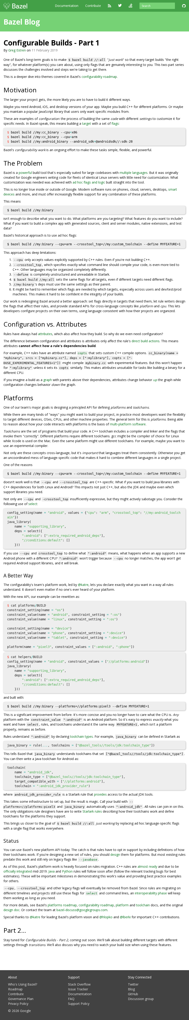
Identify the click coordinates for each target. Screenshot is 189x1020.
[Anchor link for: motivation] (40, 89)
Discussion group (141, 999)
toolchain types (81, 736)
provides (100, 794)
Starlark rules (92, 811)
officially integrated (17, 871)
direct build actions (145, 341)
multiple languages (134, 172)
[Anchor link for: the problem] (45, 163)
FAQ (71, 999)
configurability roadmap (99, 76)
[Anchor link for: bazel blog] (43, 21)
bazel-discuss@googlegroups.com (81, 910)
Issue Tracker (78, 989)
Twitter (133, 984)
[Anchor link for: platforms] (36, 397)
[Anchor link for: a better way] (35, 575)
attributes (45, 334)
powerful (25, 172)
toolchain (143, 905)
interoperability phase (151, 893)
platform (122, 905)
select (32, 504)
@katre (83, 584)
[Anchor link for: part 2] (29, 930)
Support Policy (78, 1003)
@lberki (125, 917)
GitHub (133, 994)
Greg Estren (17, 50)
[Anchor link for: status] (21, 840)
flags (115, 123)
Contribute (93, 5)
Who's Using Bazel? (22, 984)
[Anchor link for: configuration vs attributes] (90, 324)
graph (47, 380)
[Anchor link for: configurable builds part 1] (103, 42)
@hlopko (105, 917)
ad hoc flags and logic (89, 182)
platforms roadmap (62, 905)
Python (67, 871)
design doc (11, 910)
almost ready (147, 866)
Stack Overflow (79, 984)
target (86, 123)
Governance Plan (20, 999)
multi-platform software (128, 424)
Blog (131, 989)
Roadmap (15, 989)
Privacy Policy (18, 1003)
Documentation (66, 5)
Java (51, 871)
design (115, 854)
